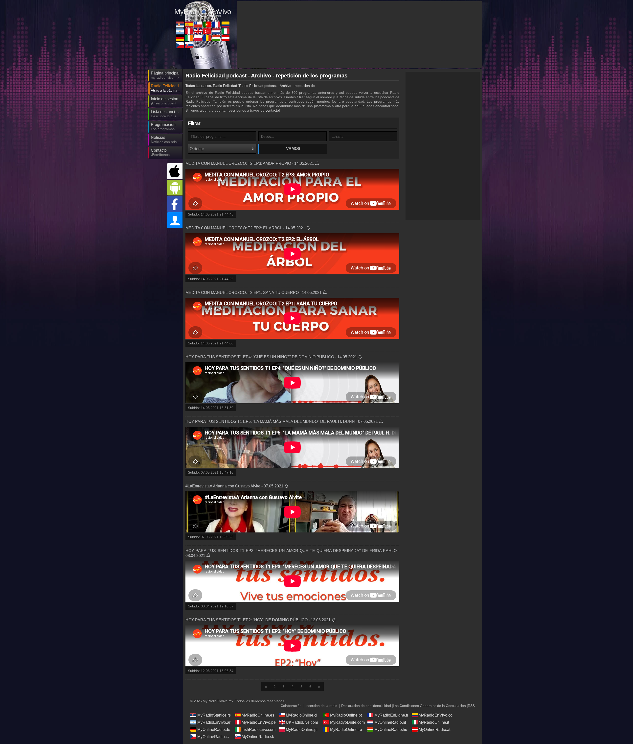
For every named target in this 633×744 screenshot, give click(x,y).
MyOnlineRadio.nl (390, 722)
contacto (272, 110)
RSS (471, 706)
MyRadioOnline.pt (346, 715)
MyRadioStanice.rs (214, 715)
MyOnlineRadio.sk (258, 737)
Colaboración (291, 706)
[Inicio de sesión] (175, 220)
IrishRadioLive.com (258, 729)
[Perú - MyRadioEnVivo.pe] (189, 31)
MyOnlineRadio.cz (213, 737)
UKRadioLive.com (302, 722)
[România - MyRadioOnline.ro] (207, 38)
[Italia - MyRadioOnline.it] (225, 31)
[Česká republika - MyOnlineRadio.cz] (180, 45)
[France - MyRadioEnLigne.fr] (216, 24)
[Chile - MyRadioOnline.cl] (198, 24)
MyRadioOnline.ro (346, 729)
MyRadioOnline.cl (301, 715)
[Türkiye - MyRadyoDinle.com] (207, 31)
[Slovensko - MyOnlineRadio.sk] (189, 45)
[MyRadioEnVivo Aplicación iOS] (175, 171)
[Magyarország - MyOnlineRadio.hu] (216, 38)
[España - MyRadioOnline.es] (189, 24)
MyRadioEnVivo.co (435, 715)
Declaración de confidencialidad (366, 706)
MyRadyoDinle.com (347, 722)
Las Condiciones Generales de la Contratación (429, 706)
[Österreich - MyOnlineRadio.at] (225, 38)
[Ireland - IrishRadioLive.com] (189, 38)
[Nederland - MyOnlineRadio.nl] (216, 31)
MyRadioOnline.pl (301, 729)
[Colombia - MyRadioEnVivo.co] (225, 24)
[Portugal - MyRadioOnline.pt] (207, 24)
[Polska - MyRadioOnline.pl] (198, 38)
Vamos (293, 148)
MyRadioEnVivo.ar (213, 722)
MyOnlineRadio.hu (390, 729)
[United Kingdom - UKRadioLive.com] (198, 31)
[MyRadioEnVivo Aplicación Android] (175, 187)
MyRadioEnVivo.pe (259, 722)
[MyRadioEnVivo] (202, 10)
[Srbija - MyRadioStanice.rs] (180, 24)
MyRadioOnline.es (258, 715)
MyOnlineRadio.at (434, 729)
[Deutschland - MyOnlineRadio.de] (180, 38)
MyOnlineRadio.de (213, 729)
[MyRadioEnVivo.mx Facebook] (175, 204)
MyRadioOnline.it (434, 722)
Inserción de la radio (321, 706)
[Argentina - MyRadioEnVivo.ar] (180, 31)
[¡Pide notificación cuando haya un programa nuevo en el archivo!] (317, 163)
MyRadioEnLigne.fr (391, 715)
